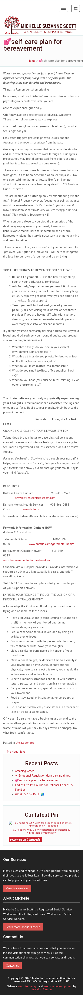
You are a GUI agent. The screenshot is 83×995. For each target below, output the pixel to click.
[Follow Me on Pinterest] (41, 839)
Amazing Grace (24, 771)
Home (32, 61)
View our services (17, 888)
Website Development (58, 986)
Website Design (27, 986)
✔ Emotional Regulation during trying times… (43, 775)
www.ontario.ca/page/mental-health (51, 544)
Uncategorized (25, 743)
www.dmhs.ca (31, 509)
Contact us (12, 965)
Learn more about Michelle (23, 927)
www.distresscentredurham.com (35, 498)
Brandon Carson (41, 989)
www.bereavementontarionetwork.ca (26, 560)
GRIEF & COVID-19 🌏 (29, 794)
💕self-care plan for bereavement (37, 780)
